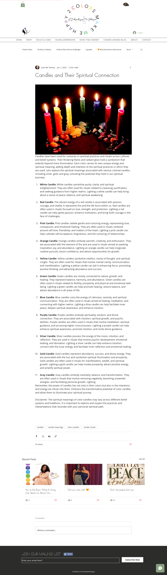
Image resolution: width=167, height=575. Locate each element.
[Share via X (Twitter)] (43, 436)
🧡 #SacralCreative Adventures (109, 49)
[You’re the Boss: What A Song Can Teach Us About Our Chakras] (41, 474)
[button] (22, 4)
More (129, 49)
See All (142, 459)
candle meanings (55, 427)
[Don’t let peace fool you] (126, 474)
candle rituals (90, 427)
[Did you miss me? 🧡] (83, 474)
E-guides (89, 49)
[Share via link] (55, 436)
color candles (73, 427)
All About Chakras (44, 49)
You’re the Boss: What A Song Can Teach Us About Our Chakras (40, 491)
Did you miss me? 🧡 (78, 489)
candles (40, 427)
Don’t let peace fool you (122, 489)
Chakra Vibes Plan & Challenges (68, 49)
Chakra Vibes (27, 49)
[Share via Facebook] (36, 436)
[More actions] (130, 67)
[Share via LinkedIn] (49, 436)
